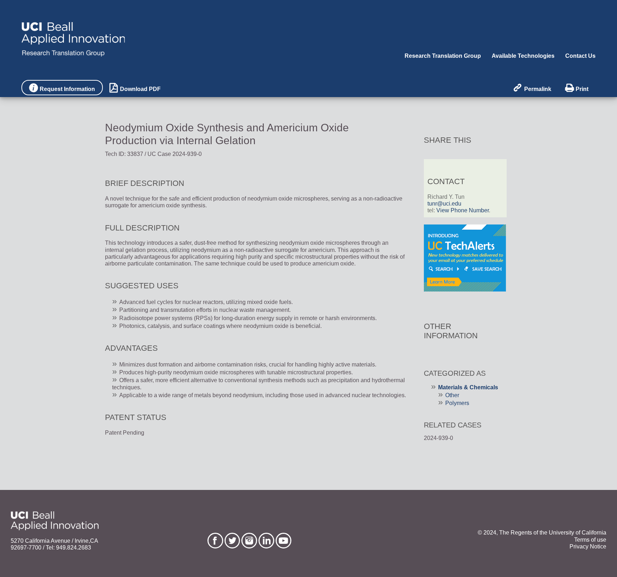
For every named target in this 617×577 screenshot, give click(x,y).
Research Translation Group (443, 56)
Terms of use (590, 540)
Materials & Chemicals (468, 387)
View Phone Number (462, 210)
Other (452, 395)
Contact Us (580, 56)
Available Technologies (523, 56)
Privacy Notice (588, 546)
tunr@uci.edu (444, 204)
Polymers (457, 403)
